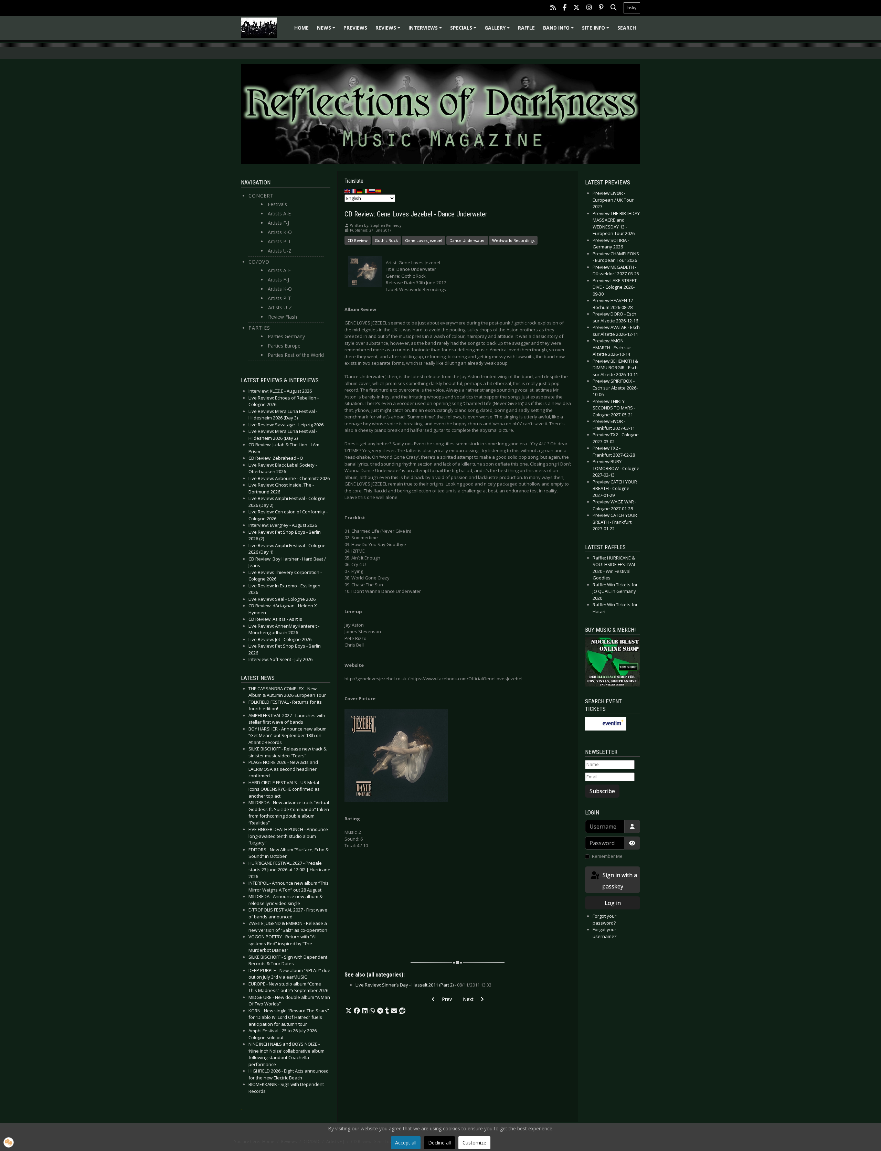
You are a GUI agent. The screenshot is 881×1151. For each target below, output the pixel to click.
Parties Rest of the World (296, 355)
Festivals (277, 204)
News (327, 30)
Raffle (526, 27)
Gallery (498, 30)
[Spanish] (378, 191)
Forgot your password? (604, 919)
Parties (259, 327)
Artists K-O (280, 232)
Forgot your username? (604, 932)
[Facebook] (564, 8)
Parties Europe (284, 345)
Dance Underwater (467, 240)
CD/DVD (258, 261)
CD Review (358, 240)
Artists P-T (279, 241)
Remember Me (607, 856)
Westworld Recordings (513, 240)
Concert (261, 195)
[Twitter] (576, 8)
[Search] (614, 8)
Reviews (388, 30)
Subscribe (602, 791)
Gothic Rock (386, 240)
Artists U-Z (279, 250)
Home (301, 27)
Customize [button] (474, 1142)
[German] (360, 191)
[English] (347, 191)
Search (626, 27)
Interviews (426, 30)
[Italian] (366, 191)
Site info (596, 30)
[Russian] (372, 191)
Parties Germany (286, 336)
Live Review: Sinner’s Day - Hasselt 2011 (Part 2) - (423, 985)
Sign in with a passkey (619, 880)
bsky (631, 8)
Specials (464, 30)
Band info (559, 30)
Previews (355, 27)
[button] (349, 1011)
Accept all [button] (405, 1142)
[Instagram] (589, 8)
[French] (354, 191)
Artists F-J (278, 223)
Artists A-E (279, 213)
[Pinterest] (601, 8)
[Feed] (553, 8)
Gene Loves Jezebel (423, 240)
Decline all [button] (439, 1142)
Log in (613, 903)
